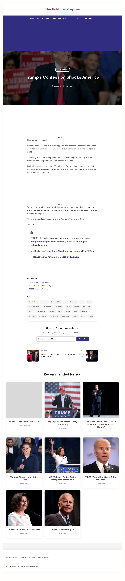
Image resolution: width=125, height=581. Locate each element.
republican (42, 316)
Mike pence (87, 307)
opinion (52, 311)
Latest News (34, 18)
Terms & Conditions (28, 557)
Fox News (73, 302)
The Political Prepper (62, 9)
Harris (89, 302)
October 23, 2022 (69, 256)
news (30, 311)
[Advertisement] (62, 35)
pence (68, 311)
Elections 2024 (56, 302)
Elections (45, 18)
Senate (75, 316)
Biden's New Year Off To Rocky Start (42, 286)
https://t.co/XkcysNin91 (51, 250)
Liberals (76, 307)
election (44, 302)
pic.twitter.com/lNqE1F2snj (79, 250)
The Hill (42, 157)
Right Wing (65, 316)
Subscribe (88, 18)
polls (75, 311)
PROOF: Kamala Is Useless (38, 289)
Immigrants (47, 307)
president (84, 311)
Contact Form (43, 557)
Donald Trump (33, 302)
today (83, 316)
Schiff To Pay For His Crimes (39, 283)
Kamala (68, 307)
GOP (81, 302)
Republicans (54, 316)
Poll (65, 18)
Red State (32, 316)
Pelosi (60, 311)
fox (65, 302)
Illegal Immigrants (34, 307)
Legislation (56, 18)
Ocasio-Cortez (41, 311)
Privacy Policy (12, 557)
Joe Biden (58, 307)
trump (91, 316)
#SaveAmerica (38, 245)
